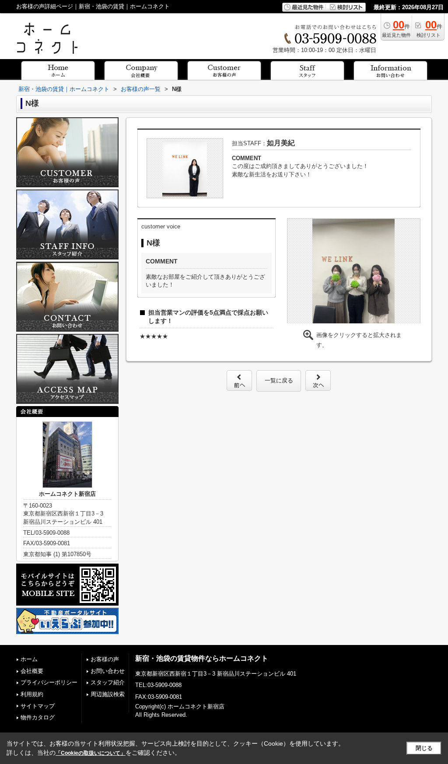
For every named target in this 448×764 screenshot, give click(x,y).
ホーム (29, 659)
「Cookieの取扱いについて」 (91, 753)
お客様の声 (105, 659)
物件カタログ (38, 717)
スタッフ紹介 (108, 682)
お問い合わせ (108, 671)
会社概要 (32, 671)
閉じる (424, 748)
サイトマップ (38, 706)
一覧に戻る (279, 380)
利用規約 (32, 694)
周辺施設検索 (108, 694)
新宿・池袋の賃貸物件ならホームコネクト (201, 658)
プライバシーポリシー (49, 682)
